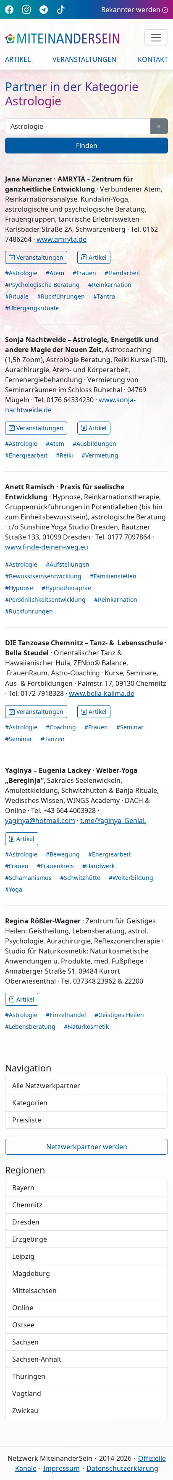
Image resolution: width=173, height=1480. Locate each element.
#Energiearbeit (26, 455)
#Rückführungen (61, 296)
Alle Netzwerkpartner (46, 1085)
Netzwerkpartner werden (86, 1146)
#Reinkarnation (109, 285)
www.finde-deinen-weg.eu (46, 547)
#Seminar (130, 727)
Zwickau (25, 1410)
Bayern (23, 1187)
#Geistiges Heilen (119, 1015)
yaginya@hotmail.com (40, 820)
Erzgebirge (29, 1239)
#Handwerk (98, 866)
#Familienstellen (113, 576)
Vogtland (26, 1393)
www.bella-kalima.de (101, 693)
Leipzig (23, 1256)
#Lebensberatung (30, 1026)
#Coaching (61, 727)
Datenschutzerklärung (122, 1468)
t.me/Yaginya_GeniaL (113, 820)
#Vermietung (99, 455)
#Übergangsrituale (32, 308)
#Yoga (13, 889)
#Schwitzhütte (80, 878)
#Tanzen (53, 739)
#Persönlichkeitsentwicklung (45, 599)
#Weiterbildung (131, 878)
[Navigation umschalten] (156, 37)
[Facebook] (9, 9)
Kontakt (153, 59)
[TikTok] (61, 9)
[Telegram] (43, 9)
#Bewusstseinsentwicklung (43, 576)
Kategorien (29, 1102)
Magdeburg (31, 1273)
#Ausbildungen (94, 443)
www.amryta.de (61, 239)
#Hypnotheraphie (66, 588)
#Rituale (17, 296)
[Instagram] (26, 9)
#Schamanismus (28, 878)
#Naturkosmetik (86, 1026)
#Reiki (64, 455)
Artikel (18, 59)
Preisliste (26, 1120)
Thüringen (28, 1376)
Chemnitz (27, 1204)
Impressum (61, 1468)
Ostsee (23, 1324)
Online (22, 1307)
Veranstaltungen (84, 59)
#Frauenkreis (55, 866)
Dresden (25, 1222)
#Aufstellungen (67, 564)
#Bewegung (63, 854)
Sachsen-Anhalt (36, 1359)
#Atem (55, 273)
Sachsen (25, 1342)
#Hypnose (19, 588)
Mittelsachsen (34, 1290)
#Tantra (104, 296)
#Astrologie (21, 273)
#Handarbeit (122, 273)
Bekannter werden (130, 9)
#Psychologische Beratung (42, 285)
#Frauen (84, 273)
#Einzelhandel (66, 1015)
